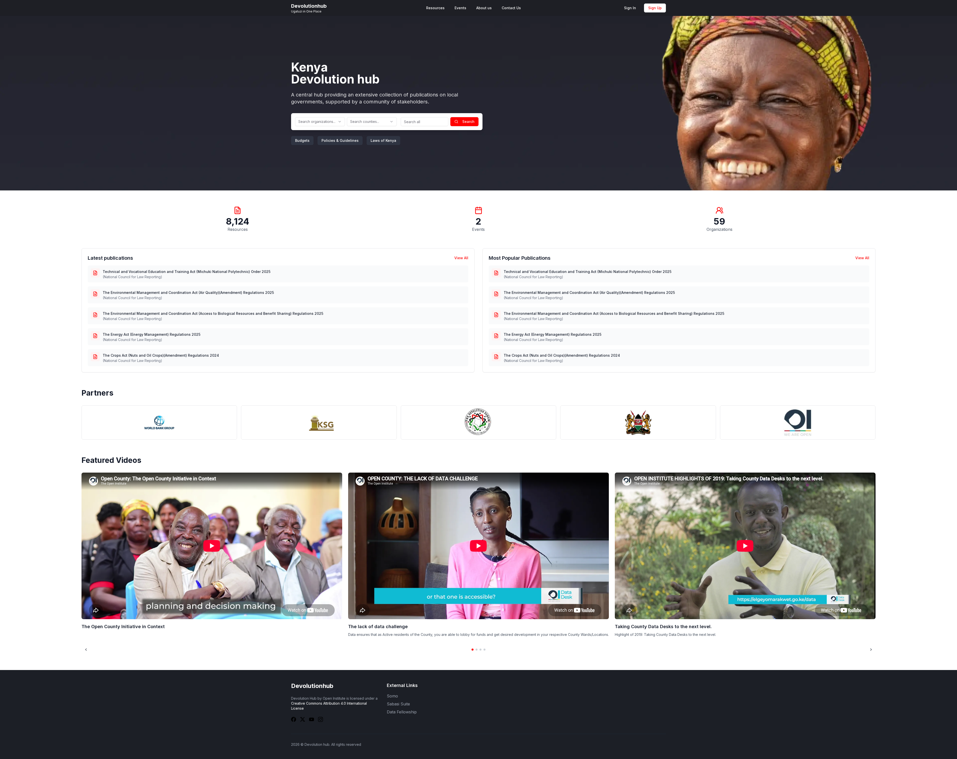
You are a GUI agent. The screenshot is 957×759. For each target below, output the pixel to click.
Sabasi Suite (398, 703)
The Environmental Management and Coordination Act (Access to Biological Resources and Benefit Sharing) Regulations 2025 (213, 313)
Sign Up (655, 8)
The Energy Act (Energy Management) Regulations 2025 (151, 334)
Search (468, 121)
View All (461, 258)
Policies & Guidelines (340, 140)
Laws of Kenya (383, 140)
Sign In (630, 8)
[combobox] (320, 121)
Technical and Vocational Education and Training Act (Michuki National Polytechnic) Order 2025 (186, 271)
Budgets (302, 140)
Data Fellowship (402, 711)
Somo (392, 695)
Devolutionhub (312, 685)
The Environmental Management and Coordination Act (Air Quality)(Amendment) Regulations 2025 (188, 292)
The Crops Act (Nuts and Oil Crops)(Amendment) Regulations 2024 (161, 355)
